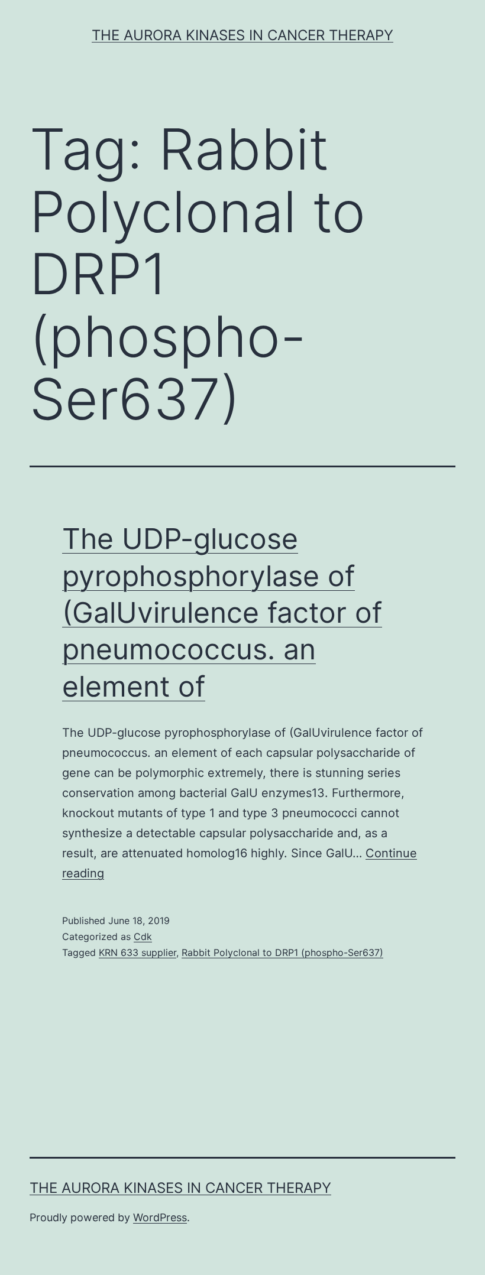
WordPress (160, 1217)
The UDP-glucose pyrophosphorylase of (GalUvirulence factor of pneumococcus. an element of (222, 612)
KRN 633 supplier (137, 952)
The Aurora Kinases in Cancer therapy (242, 35)
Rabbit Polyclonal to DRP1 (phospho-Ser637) (282, 952)
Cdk (143, 936)
